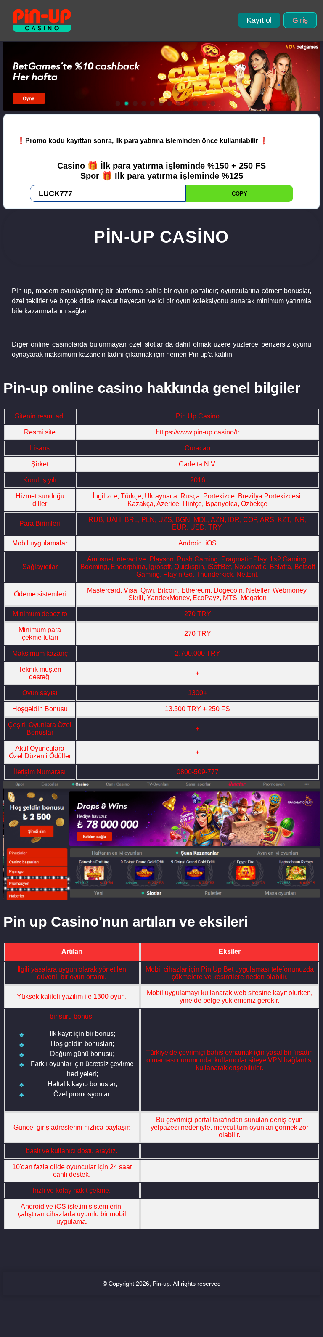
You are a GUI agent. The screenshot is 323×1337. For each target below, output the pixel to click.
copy (239, 194)
